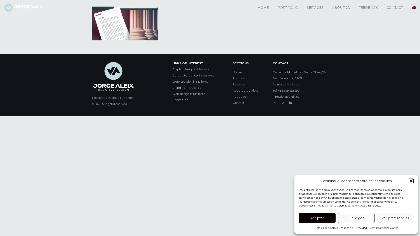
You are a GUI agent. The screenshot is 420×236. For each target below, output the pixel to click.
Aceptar (317, 218)
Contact (238, 102)
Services (239, 84)
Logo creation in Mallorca (190, 81)
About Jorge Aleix (245, 90)
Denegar (356, 218)
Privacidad (111, 97)
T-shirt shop (180, 100)
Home (237, 72)
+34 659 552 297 (288, 90)
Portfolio (239, 78)
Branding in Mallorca (186, 87)
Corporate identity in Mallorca (193, 75)
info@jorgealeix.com (288, 96)
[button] (411, 181)
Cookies (127, 97)
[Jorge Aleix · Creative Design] (23, 7)
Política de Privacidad (353, 227)
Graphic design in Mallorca (191, 69)
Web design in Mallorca (188, 93)
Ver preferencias (395, 218)
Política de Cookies (326, 227)
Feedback (240, 96)
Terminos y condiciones (383, 227)
